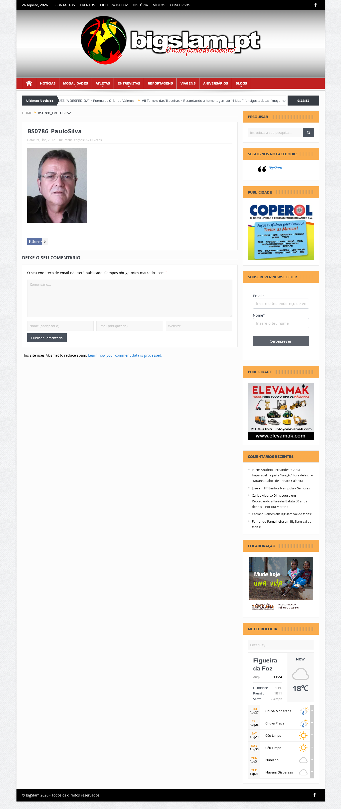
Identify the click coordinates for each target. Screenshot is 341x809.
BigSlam (275, 167)
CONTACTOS (65, 5)
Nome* (259, 315)
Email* (258, 296)
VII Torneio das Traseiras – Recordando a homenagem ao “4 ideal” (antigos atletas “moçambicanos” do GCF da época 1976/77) (221, 101)
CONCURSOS (180, 5)
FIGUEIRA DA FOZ (114, 5)
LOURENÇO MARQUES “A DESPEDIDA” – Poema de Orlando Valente (62, 101)
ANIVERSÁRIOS (215, 83)
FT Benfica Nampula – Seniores (287, 488)
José (255, 488)
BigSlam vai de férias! (296, 514)
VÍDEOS (159, 5)
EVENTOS (87, 5)
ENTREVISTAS (129, 83)
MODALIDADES (75, 83)
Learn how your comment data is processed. (125, 355)
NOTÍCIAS (47, 83)
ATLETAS (103, 83)
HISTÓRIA (140, 5)
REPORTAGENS (160, 83)
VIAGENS (187, 83)
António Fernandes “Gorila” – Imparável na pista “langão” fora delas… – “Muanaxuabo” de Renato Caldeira (282, 475)
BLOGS (241, 83)
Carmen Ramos (263, 514)
